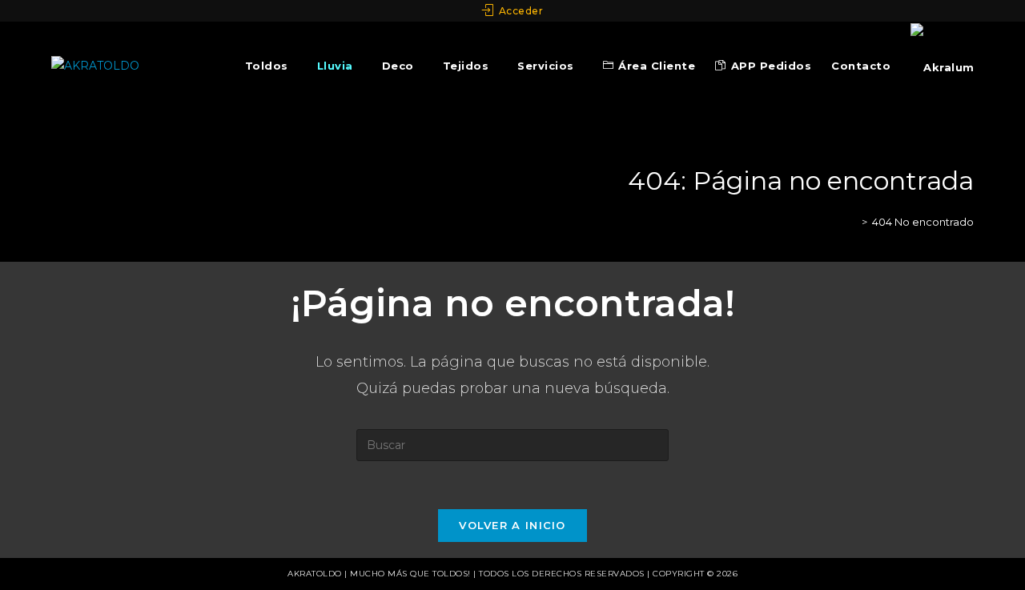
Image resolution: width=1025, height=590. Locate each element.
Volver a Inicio (512, 525)
